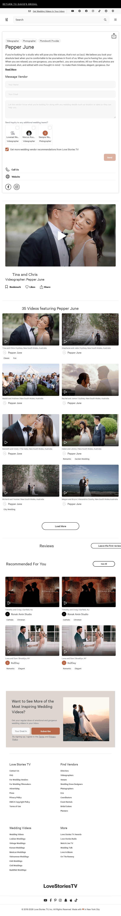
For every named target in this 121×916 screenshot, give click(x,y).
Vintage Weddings (17, 843)
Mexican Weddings (17, 852)
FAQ (11, 775)
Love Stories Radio (68, 838)
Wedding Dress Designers (71, 784)
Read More (10, 69)
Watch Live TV (66, 843)
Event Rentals (66, 801)
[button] (60, 235)
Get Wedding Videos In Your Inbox (48, 11)
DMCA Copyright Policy (19, 801)
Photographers (66, 788)
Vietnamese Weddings (19, 856)
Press (11, 792)
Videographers (66, 775)
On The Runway (67, 856)
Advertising (14, 788)
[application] (60, 235)
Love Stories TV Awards (70, 834)
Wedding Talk (66, 847)
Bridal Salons (66, 806)
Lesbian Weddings (17, 838)
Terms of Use (15, 806)
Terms (41, 736)
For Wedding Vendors (18, 779)
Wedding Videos (16, 834)
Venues (63, 779)
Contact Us (14, 770)
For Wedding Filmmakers (20, 784)
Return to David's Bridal (20, 4)
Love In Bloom (66, 852)
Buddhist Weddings (17, 869)
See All (104, 563)
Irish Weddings (15, 861)
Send (109, 157)
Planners (64, 810)
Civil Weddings (15, 865)
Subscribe (46, 731)
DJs (62, 792)
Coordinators (66, 797)
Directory (64, 770)
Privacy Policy (15, 797)
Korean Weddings (17, 847)
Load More (60, 526)
